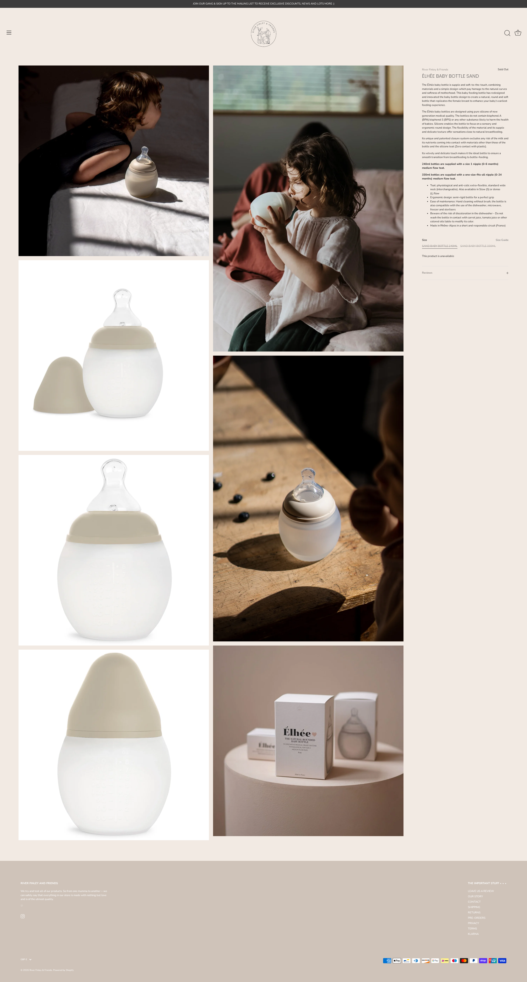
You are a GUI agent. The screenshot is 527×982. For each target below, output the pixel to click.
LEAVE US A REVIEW (481, 891)
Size (465, 240)
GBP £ (24, 959)
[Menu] (9, 32)
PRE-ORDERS (476, 918)
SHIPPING (474, 907)
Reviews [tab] (427, 273)
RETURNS (474, 912)
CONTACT (474, 902)
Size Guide (502, 240)
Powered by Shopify (63, 970)
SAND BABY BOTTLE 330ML (478, 246)
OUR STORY (475, 896)
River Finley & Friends (435, 69)
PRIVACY (473, 923)
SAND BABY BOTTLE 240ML (439, 246)
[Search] (507, 33)
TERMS (472, 928)
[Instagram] (23, 916)
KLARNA (473, 934)
